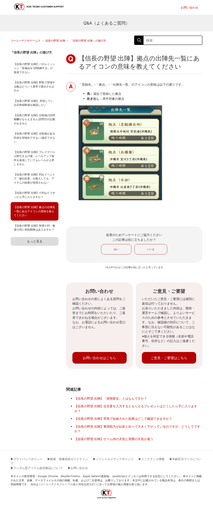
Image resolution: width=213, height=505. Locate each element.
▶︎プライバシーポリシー (26, 459)
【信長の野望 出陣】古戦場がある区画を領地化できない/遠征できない (34, 137)
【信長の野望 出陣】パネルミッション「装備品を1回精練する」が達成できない (34, 68)
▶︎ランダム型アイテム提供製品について (37, 468)
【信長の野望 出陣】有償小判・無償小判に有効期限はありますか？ (34, 227)
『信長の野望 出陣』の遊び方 (88, 40)
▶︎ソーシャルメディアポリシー (113, 459)
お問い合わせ (189, 7)
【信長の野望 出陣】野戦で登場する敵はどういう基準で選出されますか (34, 86)
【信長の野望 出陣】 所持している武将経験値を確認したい (33, 103)
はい (116, 249)
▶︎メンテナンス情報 (152, 459)
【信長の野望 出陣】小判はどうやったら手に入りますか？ (34, 195)
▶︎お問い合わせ (78, 468)
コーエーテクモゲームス (25, 40)
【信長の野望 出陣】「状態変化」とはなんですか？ (110, 398)
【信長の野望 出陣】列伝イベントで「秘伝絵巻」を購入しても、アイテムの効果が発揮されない (34, 178)
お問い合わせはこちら (99, 358)
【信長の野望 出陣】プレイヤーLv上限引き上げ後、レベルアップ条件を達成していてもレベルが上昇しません (34, 158)
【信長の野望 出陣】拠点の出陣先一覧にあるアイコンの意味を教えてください (34, 211)
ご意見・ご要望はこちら (169, 358)
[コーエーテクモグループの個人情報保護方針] (67, 484)
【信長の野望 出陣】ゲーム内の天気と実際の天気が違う (113, 439)
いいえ (151, 249)
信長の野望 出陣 (55, 40)
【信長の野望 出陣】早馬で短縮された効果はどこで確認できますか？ (123, 419)
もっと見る (34, 241)
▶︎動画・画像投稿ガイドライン (67, 459)
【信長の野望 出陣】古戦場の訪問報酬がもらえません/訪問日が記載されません (34, 119)
